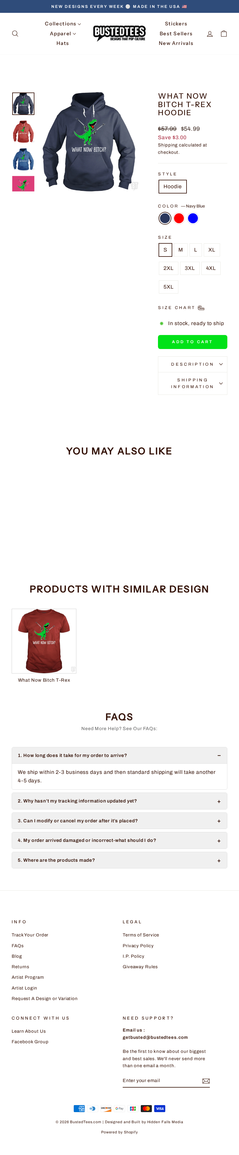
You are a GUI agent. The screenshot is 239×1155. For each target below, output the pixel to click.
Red (179, 218)
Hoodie (173, 186)
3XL (190, 268)
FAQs (18, 945)
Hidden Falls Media (165, 1122)
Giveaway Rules (140, 966)
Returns (20, 966)
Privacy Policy (138, 945)
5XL (169, 287)
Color (181, 206)
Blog (17, 956)
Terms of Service (141, 935)
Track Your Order (30, 935)
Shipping (168, 145)
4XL (211, 268)
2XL (169, 268)
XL (211, 250)
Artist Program (28, 977)
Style (168, 174)
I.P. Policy (134, 956)
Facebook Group (30, 1041)
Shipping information (193, 383)
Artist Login (24, 988)
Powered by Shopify (119, 1132)
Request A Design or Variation (45, 998)
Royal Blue (193, 218)
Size (165, 237)
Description (192, 364)
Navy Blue (165, 218)
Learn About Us (29, 1031)
